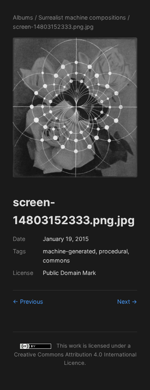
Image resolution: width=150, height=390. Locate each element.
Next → (127, 301)
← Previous (28, 301)
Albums (23, 17)
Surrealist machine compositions (82, 17)
